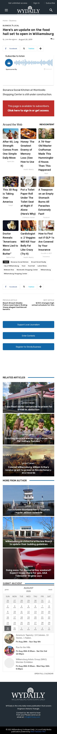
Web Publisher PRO (38, 731)
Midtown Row (9, 270)
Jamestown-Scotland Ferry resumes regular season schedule (28, 511)
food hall (31, 266)
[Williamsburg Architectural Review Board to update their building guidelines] (28, 532)
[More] (40, 48)
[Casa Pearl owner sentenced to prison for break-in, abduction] (28, 397)
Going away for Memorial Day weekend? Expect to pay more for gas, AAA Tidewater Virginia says (28, 573)
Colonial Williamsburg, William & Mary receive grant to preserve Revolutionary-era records (28, 470)
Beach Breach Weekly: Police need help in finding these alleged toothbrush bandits (15, 306)
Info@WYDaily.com (32, 717)
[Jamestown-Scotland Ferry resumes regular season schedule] (28, 500)
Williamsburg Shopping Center (15, 273)
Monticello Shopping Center (27, 270)
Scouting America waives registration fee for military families (28, 440)
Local (16, 25)
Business (12, 20)
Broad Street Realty (38, 262)
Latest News (42, 266)
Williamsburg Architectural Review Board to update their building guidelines (28, 542)
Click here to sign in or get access (28, 110)
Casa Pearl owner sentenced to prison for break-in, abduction (28, 408)
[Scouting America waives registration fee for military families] (28, 429)
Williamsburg (46, 270)
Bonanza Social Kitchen (19, 262)
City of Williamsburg (11, 266)
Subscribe (50, 3)
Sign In (36, 3)
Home (5, 20)
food (23, 266)
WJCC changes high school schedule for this (43, 304)
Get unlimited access (17, 3)
